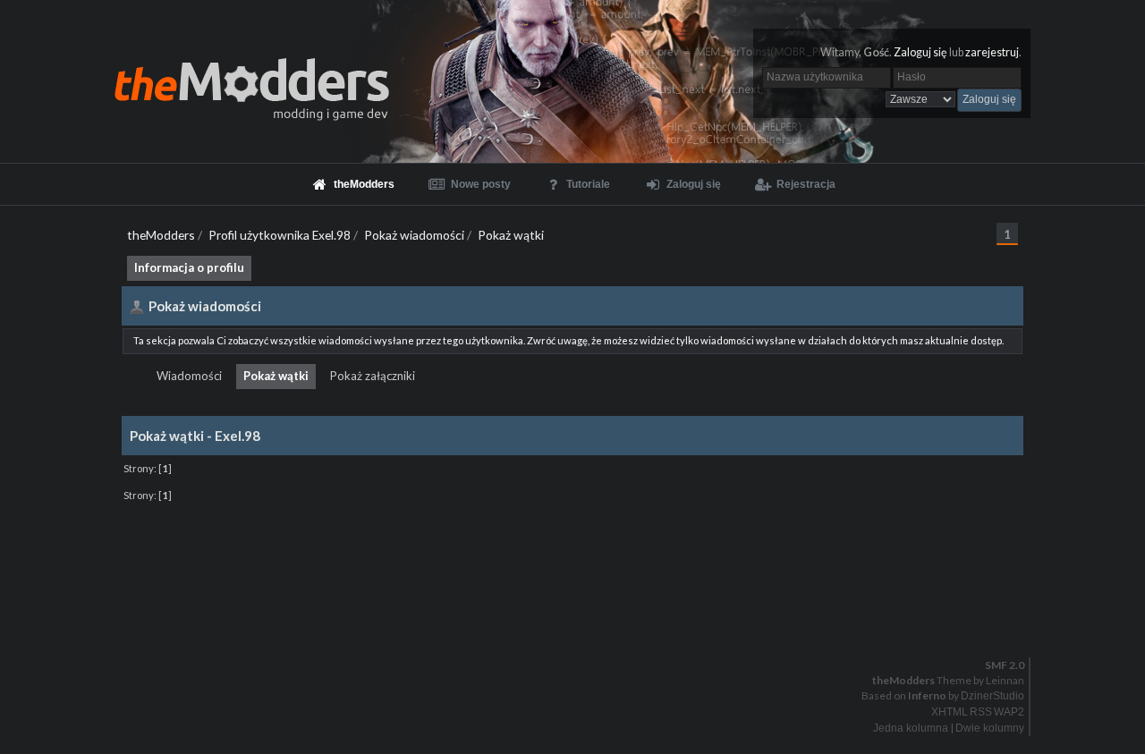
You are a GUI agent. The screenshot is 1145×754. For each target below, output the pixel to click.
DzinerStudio (992, 696)
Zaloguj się (920, 52)
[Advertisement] (572, 547)
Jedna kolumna (910, 728)
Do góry (580, 619)
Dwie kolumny (989, 728)
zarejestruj (992, 52)
